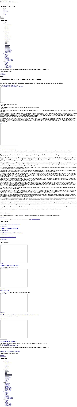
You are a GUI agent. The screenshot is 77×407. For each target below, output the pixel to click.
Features (6, 31)
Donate (4, 12)
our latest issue (5, 148)
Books (6, 34)
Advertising (7, 57)
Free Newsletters (6, 11)
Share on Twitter (5, 86)
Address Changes (8, 51)
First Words (2, 287)
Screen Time (7, 41)
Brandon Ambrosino (5, 344)
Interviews (7, 40)
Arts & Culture (7, 25)
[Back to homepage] (4, 1)
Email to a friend (18, 86)
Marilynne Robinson (5, 85)
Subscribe (4, 14)
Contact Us (2, 73)
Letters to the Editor (8, 66)
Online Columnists (3, 339)
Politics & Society (8, 24)
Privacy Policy (3, 74)
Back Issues (7, 46)
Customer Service (8, 52)
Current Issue (5, 10)
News (6, 33)
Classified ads (7, 48)
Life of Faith (7, 29)
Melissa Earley (4, 226)
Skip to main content (4, 0)
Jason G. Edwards (5, 268)
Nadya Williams (4, 239)
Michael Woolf (4, 234)
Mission (6, 55)
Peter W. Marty (4, 293)
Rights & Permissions (9, 59)
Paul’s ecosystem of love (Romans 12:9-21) (10, 224)
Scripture (6, 27)
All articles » (2, 217)
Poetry (6, 42)
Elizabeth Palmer (5, 230)
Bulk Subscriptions (8, 50)
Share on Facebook (11, 86)
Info (3, 53)
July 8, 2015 (13, 85)
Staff (6, 56)
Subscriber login (6, 22)
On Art (6, 43)
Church (6, 26)
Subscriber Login (6, 3)
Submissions (7, 58)
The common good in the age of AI (8, 341)
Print (22, 86)
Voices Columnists (8, 374)
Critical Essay (2, 312)
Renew (4, 13)
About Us (6, 54)
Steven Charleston (5, 318)
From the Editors (8, 39)
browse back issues (12, 148)
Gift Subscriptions (8, 49)
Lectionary (7, 32)
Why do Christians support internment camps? (11, 232)
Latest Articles (7, 47)
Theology (6, 28)
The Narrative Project (9, 60)
